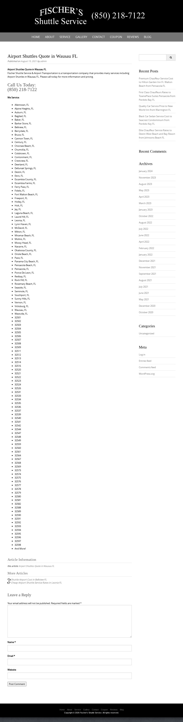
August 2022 (145, 222)
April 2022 (144, 241)
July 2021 (143, 286)
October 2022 (146, 216)
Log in (142, 354)
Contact (98, 37)
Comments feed (147, 367)
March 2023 (145, 203)
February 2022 (146, 248)
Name (12, 642)
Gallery (81, 37)
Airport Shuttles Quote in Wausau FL (36, 566)
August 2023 (145, 184)
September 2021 (147, 273)
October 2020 (146, 312)
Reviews (133, 37)
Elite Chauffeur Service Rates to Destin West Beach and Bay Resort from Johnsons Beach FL (157, 134)
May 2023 (144, 190)
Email (11, 656)
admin (43, 61)
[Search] (170, 57)
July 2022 (143, 228)
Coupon (116, 37)
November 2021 (147, 267)
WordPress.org (147, 373)
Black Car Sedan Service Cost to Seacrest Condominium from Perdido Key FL (155, 120)
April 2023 (144, 196)
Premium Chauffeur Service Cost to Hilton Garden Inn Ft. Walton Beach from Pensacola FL (156, 82)
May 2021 (144, 299)
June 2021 (144, 293)
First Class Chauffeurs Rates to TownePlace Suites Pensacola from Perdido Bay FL (157, 96)
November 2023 (147, 177)
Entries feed (145, 360)
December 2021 (147, 260)
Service (65, 37)
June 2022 (144, 235)
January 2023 (145, 209)
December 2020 (147, 305)
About (50, 37)
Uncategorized (146, 333)
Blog (147, 37)
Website (12, 669)
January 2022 (145, 254)
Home (36, 37)
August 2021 (145, 280)
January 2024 (145, 171)
